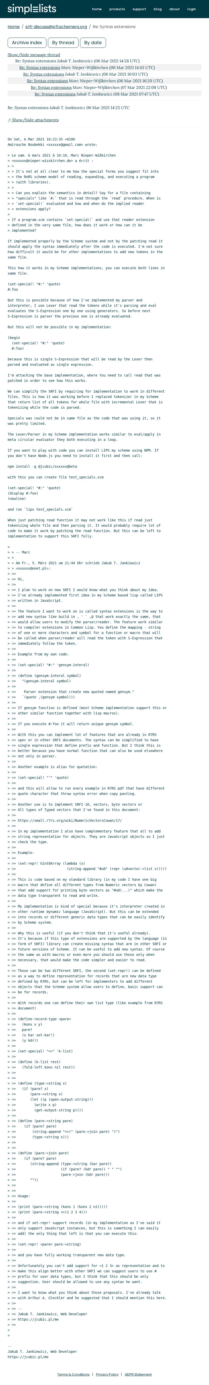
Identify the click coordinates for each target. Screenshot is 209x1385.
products (117, 9)
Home (14, 27)
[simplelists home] (32, 9)
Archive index (27, 42)
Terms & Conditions (73, 1374)
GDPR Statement (138, 1374)
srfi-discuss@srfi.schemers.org (56, 27)
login (191, 9)
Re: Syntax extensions (39, 67)
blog (158, 9)
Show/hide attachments (35, 119)
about (174, 9)
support (139, 9)
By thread (63, 42)
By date (93, 42)
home (97, 9)
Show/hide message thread (34, 54)
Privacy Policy (107, 1374)
